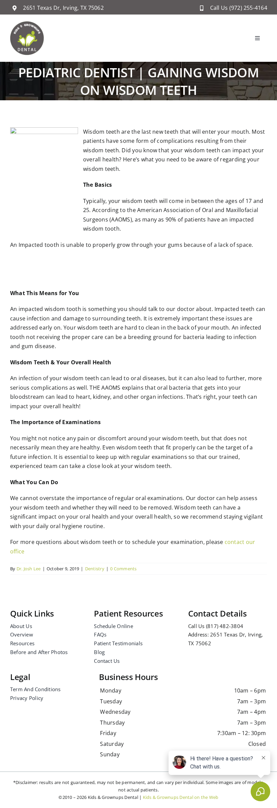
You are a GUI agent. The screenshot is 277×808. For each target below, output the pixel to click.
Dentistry (94, 569)
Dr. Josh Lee (29, 569)
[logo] (27, 24)
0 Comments (123, 569)
